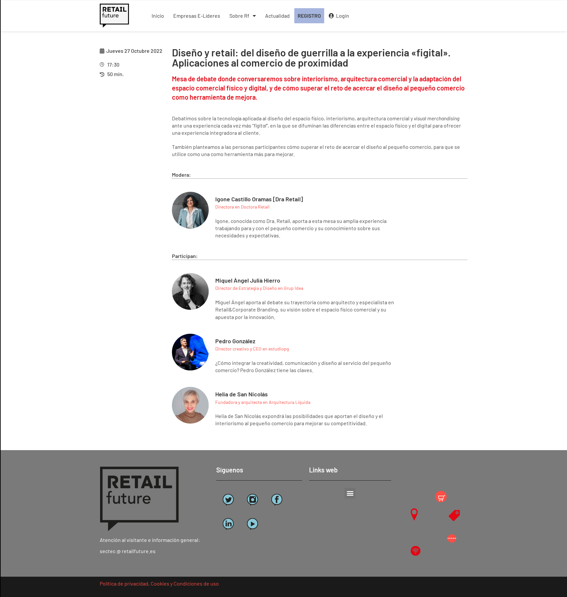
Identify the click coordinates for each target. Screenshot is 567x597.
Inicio (158, 15)
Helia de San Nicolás (241, 394)
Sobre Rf (239, 15)
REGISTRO (309, 15)
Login (341, 15)
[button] (350, 493)
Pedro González (235, 341)
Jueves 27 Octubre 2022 (134, 51)
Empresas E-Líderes (196, 15)
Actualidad (277, 15)
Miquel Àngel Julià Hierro (247, 280)
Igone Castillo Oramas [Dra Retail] (259, 199)
